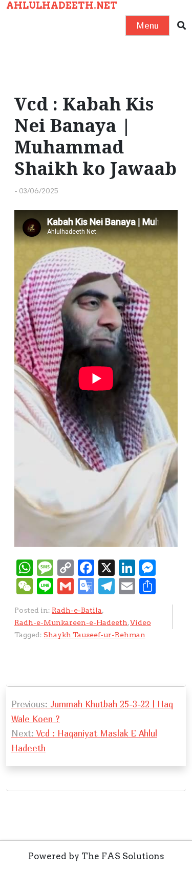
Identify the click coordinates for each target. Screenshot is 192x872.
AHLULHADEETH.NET (61, 5)
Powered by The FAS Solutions (96, 856)
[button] (181, 25)
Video (140, 622)
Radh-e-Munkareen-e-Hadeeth (70, 622)
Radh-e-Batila (77, 610)
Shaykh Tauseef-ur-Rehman (94, 635)
